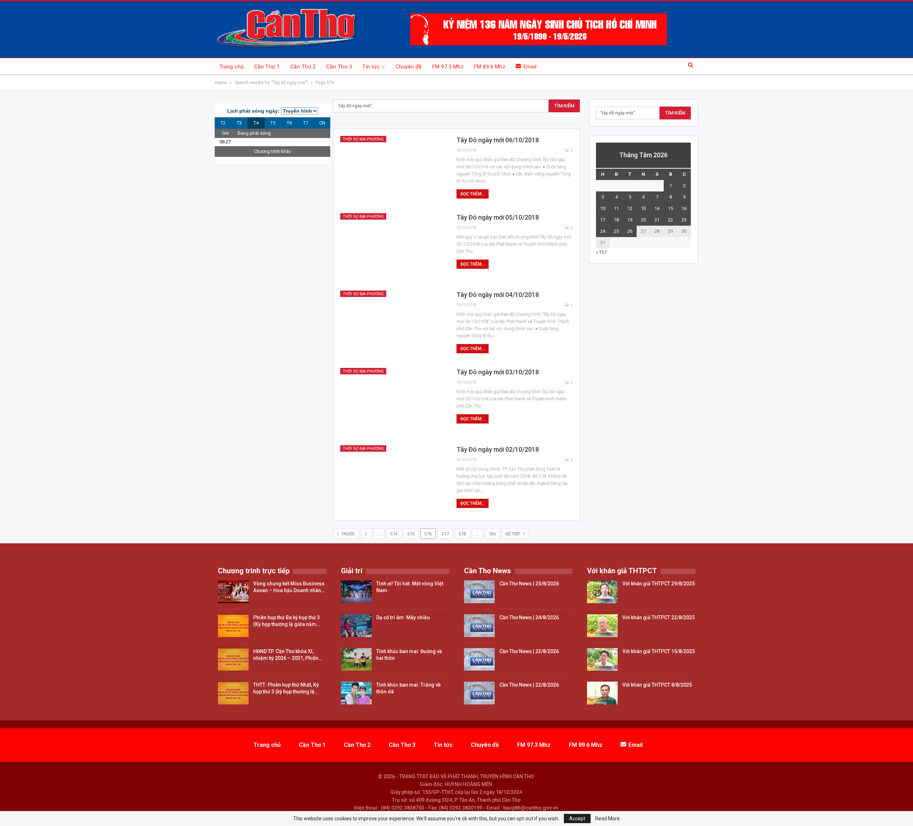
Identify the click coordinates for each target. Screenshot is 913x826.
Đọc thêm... (472, 193)
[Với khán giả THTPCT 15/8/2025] (602, 659)
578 (462, 534)
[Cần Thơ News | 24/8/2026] (479, 625)
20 (643, 219)
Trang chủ (231, 66)
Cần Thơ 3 (339, 66)
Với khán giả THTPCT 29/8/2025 (658, 583)
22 (670, 219)
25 (616, 231)
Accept (577, 818)
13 (643, 208)
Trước (347, 534)
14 (656, 208)
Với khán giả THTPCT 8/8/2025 (657, 685)
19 (629, 219)
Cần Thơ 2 (303, 66)
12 (629, 208)
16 (684, 208)
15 (670, 208)
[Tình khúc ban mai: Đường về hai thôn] (356, 659)
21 (656, 219)
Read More (607, 818)
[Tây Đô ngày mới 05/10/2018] (393, 247)
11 (616, 208)
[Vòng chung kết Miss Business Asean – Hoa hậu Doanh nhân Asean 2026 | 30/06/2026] (233, 591)
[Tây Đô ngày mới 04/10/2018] (393, 325)
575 (411, 534)
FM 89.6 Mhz (489, 66)
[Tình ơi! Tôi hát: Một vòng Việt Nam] (356, 591)
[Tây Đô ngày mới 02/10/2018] (393, 479)
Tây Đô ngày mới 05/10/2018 (497, 217)
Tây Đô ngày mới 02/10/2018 (497, 449)
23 (684, 219)
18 (616, 219)
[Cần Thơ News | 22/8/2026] (479, 693)
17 (602, 219)
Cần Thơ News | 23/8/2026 (529, 651)
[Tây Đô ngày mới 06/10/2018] (393, 170)
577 (445, 534)
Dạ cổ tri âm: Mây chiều (403, 617)
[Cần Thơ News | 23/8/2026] (479, 659)
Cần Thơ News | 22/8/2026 (529, 685)
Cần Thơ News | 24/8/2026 (529, 617)
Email (530, 66)
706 (492, 534)
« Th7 (601, 252)
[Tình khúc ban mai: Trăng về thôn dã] (356, 693)
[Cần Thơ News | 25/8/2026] (479, 591)
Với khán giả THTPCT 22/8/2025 (658, 617)
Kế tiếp (514, 534)
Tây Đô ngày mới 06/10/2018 (497, 140)
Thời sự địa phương (363, 139)
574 (394, 534)
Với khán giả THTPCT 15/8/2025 (658, 651)
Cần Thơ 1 (267, 66)
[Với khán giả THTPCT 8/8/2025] (602, 693)
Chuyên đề (409, 66)
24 (602, 231)
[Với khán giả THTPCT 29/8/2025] (602, 591)
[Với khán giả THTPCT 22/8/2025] (602, 625)
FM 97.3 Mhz (448, 66)
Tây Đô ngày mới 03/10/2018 (497, 372)
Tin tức (371, 66)
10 (602, 208)
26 (629, 231)
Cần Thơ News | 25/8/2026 (529, 583)
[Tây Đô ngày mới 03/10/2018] (393, 402)
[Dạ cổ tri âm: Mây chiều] (356, 625)
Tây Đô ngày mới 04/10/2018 (497, 294)
